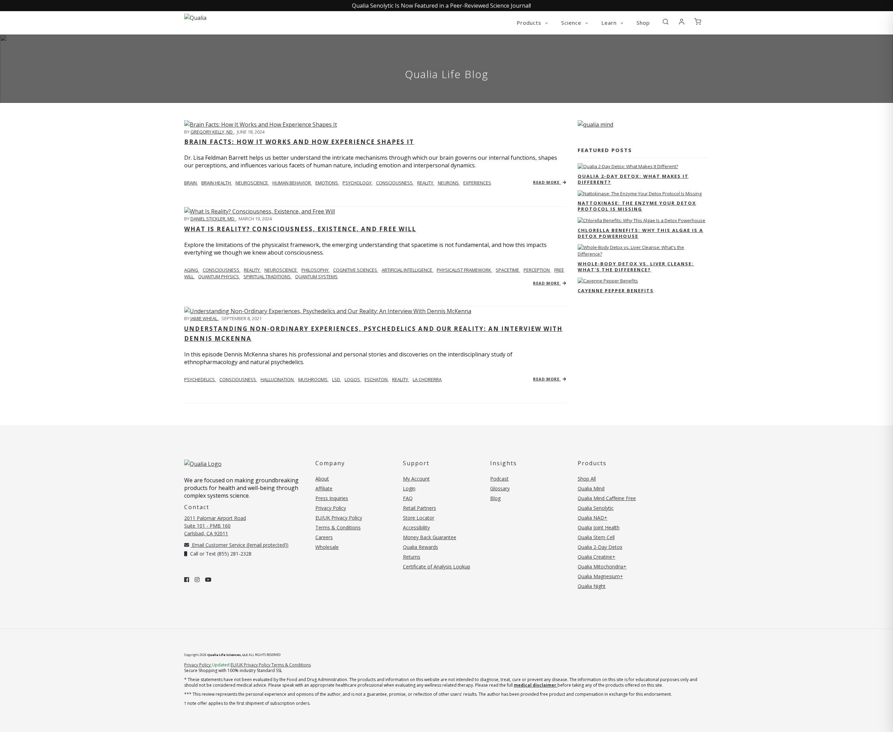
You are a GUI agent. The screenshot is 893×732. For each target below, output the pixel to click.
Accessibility (416, 527)
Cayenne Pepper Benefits (616, 290)
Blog (495, 498)
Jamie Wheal (204, 318)
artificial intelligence (407, 270)
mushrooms (313, 379)
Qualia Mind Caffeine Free (607, 498)
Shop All (587, 478)
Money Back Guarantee (429, 537)
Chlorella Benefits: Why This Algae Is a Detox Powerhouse (640, 233)
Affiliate (323, 488)
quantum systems (316, 276)
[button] (665, 22)
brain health (216, 183)
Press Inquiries (331, 498)
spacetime (508, 270)
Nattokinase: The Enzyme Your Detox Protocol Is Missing (637, 206)
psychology (358, 183)
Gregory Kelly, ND (212, 132)
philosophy (315, 270)
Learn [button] (609, 22)
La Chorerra (427, 379)
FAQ (408, 498)
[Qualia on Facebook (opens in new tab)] (186, 579)
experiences (477, 183)
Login (409, 488)
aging (191, 270)
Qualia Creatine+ (596, 556)
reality (425, 183)
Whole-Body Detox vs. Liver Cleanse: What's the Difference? (636, 267)
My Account (416, 478)
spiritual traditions (267, 276)
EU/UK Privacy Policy (338, 517)
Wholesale (327, 547)
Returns (411, 556)
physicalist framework (464, 270)
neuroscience (252, 183)
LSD (336, 379)
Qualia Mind (591, 488)
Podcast (499, 478)
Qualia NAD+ (592, 517)
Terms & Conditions (338, 527)
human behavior (292, 183)
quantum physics (219, 276)
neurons (449, 183)
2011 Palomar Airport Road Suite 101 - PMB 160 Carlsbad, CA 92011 (215, 526)
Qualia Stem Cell (596, 537)
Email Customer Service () (239, 545)
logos (353, 379)
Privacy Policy (330, 508)
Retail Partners (419, 508)
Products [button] (530, 22)
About (322, 478)
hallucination (278, 379)
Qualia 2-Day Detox (600, 547)
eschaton (377, 379)
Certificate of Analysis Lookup (436, 566)
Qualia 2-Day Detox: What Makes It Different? (633, 179)
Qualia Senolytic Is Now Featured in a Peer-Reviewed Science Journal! (441, 5)
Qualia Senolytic (596, 508)
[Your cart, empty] (697, 22)
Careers (324, 537)
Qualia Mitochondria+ (602, 566)
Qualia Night (592, 586)
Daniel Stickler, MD (212, 219)
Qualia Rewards (420, 547)
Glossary (500, 488)
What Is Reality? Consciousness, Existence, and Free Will (300, 229)
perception (537, 270)
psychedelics (200, 379)
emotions (327, 183)
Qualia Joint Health (599, 527)
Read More (547, 182)
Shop (643, 22)
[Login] (681, 22)
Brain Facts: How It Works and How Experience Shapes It (299, 142)
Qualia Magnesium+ (600, 576)
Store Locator (418, 517)
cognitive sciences (355, 270)
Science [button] (572, 22)
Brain (191, 183)
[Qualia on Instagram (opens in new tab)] (197, 579)
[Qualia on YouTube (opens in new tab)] (208, 579)
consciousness (395, 183)
